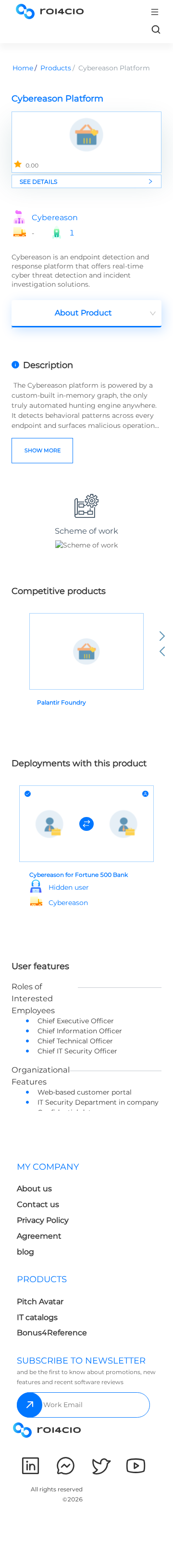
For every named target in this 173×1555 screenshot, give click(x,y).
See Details (38, 181)
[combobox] (86, 313)
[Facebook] (65, 1466)
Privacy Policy (43, 1220)
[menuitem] (50, 1212)
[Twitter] (100, 1466)
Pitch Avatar (40, 1301)
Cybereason (55, 218)
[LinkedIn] (30, 1466)
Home (22, 68)
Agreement (39, 1236)
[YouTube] (135, 1466)
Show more (43, 450)
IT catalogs (37, 1317)
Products (55, 68)
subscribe (29, 1405)
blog (25, 1251)
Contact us (38, 1204)
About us (34, 1188)
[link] (155, 29)
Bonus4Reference (52, 1332)
